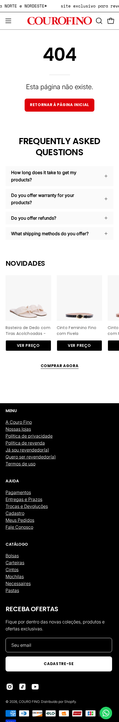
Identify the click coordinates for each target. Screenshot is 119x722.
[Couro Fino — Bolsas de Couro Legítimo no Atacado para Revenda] (59, 20)
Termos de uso (20, 464)
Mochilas (15, 576)
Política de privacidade (29, 436)
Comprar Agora (60, 365)
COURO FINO (29, 702)
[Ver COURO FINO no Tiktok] (22, 687)
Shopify (70, 702)
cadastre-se (59, 663)
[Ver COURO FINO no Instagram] (10, 687)
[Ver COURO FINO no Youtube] (35, 687)
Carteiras (15, 562)
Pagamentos (18, 492)
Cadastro (15, 513)
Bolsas (12, 555)
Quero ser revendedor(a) (31, 457)
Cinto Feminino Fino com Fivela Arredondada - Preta (77, 330)
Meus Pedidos (20, 520)
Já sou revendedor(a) (27, 450)
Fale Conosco (19, 527)
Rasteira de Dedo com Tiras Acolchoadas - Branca (28, 330)
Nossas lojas (18, 429)
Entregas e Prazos (24, 499)
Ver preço (28, 345)
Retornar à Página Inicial (59, 104)
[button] (98, 21)
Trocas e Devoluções (27, 506)
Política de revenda (25, 443)
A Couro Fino (19, 422)
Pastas (12, 590)
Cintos (12, 569)
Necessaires (18, 583)
